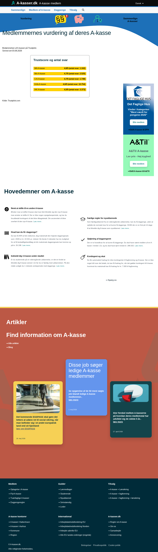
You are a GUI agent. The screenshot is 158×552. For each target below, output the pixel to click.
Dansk (139, 3)
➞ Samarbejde (114, 531)
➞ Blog (9, 347)
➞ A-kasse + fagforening (118, 494)
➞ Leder (61, 507)
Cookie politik (114, 545)
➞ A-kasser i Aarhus (17, 526)
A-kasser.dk (38, 3)
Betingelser (86, 545)
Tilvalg (73, 10)
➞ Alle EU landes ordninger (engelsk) (74, 535)
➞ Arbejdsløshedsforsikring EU (71, 522)
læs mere (73, 400)
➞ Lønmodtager (65, 489)
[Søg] (83, 10)
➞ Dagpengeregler (16, 502)
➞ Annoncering (114, 535)
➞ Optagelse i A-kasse (18, 489)
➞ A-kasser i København (19, 522)
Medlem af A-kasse (39, 10)
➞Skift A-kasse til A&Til (138, 171)
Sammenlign (18, 10)
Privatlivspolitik (99, 545)
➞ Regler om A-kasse (117, 522)
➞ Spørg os (111, 280)
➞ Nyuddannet (64, 498)
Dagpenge (60, 10)
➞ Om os (112, 526)
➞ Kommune (14, 531)
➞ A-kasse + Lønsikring (118, 489)
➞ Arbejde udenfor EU (68, 531)
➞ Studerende (64, 494)
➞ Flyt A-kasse (14, 494)
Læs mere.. (37, 221)
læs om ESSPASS (25, 429)
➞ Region (12, 535)
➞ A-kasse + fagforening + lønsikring (124, 498)
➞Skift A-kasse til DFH (138, 130)
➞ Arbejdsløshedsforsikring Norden (73, 526)
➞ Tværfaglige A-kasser (18, 498)
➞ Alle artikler (12, 343)
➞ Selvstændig (64, 502)
